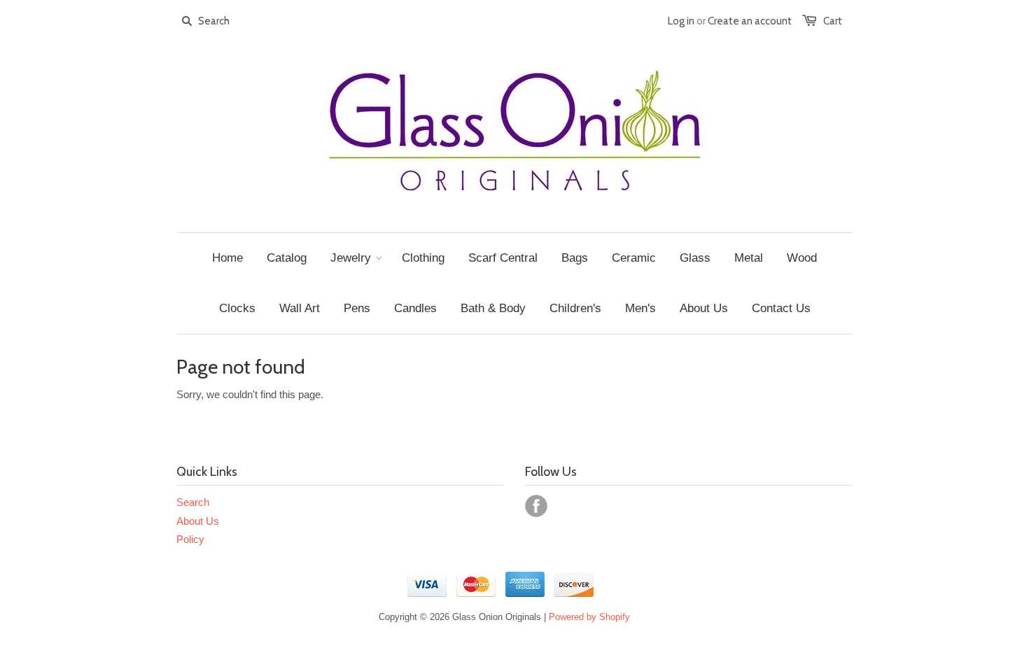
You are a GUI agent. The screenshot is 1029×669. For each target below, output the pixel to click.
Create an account (750, 21)
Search (192, 502)
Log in (681, 21)
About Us (197, 521)
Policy (190, 539)
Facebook (536, 506)
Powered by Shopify (589, 617)
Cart (832, 21)
